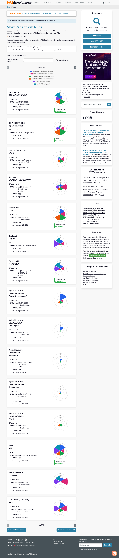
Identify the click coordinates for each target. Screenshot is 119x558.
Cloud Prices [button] (47, 3)
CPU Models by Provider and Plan (93, 217)
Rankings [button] (36, 3)
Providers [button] (58, 3)
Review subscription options (88, 549)
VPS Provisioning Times (90, 221)
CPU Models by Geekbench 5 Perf (94, 211)
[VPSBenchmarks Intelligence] (114, 553)
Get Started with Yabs (53, 33)
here (102, 195)
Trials (76, 3)
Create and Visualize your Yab (93, 95)
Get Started (87, 93)
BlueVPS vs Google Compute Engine (94, 274)
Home (9, 7)
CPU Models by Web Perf (91, 215)
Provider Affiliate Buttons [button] (97, 256)
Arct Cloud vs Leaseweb (91, 280)
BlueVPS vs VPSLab (89, 282)
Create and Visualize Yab (66, 530)
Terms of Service (58, 544)
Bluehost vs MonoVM (89, 272)
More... (85, 284)
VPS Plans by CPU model (91, 219)
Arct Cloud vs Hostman (90, 278)
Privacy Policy (57, 541)
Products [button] (89, 3)
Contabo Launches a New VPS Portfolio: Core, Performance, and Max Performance (97, 133)
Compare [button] (68, 3)
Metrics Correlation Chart (91, 223)
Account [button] (107, 3)
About (54, 546)
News (82, 3)
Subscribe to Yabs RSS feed (17, 36)
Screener (97, 36)
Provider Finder (96, 47)
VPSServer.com (33, 554)
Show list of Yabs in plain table (16, 55)
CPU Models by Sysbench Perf (93, 209)
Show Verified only (63, 60)
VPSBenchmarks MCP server (44, 21)
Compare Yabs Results (16, 530)
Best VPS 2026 (96, 41)
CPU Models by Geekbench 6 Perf (94, 213)
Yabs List (87, 97)
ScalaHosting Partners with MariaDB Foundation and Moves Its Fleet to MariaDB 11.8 (54, 13)
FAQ (54, 539)
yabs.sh (9, 31)
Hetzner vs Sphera (89, 276)
